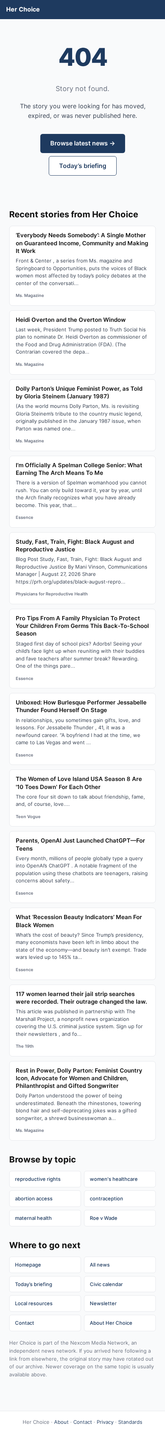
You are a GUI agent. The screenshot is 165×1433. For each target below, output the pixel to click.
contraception (106, 1198)
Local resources (34, 1303)
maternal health (33, 1218)
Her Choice (23, 9)
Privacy (105, 1422)
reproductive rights (38, 1179)
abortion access (34, 1198)
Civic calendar (106, 1284)
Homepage (28, 1265)
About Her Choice (111, 1323)
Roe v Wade (103, 1218)
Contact (24, 1323)
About (61, 1422)
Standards (130, 1422)
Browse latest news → (82, 143)
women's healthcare (114, 1179)
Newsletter (103, 1303)
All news (100, 1265)
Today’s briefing (82, 166)
